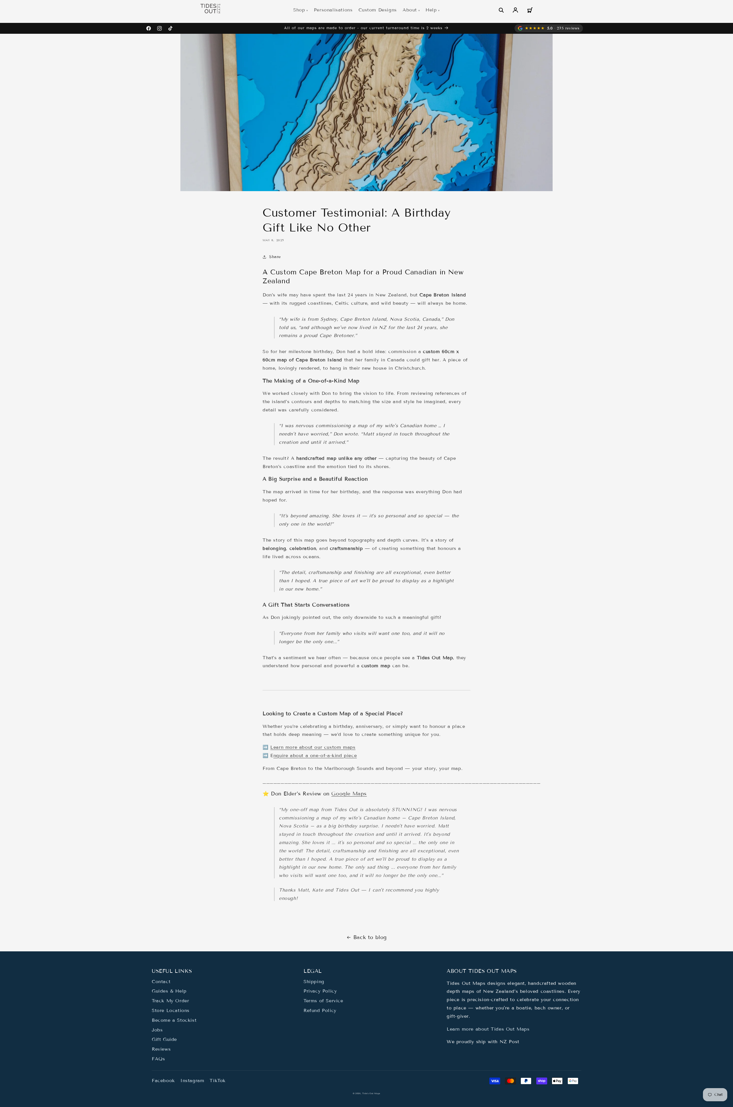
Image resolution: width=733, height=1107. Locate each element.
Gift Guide (164, 1039)
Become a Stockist (174, 1020)
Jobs (157, 1030)
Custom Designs (377, 10)
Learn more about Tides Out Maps (488, 1029)
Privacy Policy (320, 991)
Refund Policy (320, 1010)
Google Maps (349, 794)
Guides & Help (169, 991)
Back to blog (370, 937)
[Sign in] (515, 10)
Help (431, 10)
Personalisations (333, 10)
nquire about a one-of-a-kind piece (315, 755)
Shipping (314, 981)
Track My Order (170, 1000)
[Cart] (529, 10)
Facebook (163, 1080)
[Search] (501, 10)
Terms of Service (323, 1000)
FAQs (158, 1059)
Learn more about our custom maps (312, 747)
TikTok (218, 1080)
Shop (299, 10)
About (410, 10)
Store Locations (171, 1010)
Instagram (192, 1080)
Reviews (161, 1049)
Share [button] (275, 256)
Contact (161, 981)
